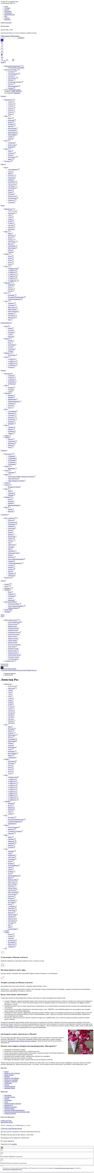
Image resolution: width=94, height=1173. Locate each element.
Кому (7, 149)
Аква (10, 853)
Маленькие (12, 468)
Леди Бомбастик (14, 865)
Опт (2, 616)
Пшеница (12, 557)
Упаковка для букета (10, 1081)
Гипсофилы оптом (14, 632)
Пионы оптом (13, 642)
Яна (10, 925)
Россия (11, 439)
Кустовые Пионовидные (17, 297)
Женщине (12, 841)
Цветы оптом (13, 651)
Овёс (10, 549)
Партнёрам (7, 1095)
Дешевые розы (13, 268)
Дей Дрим (12, 857)
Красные (12, 235)
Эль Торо (12, 923)
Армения (12, 946)
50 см (11, 260)
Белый (11, 122)
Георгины (12, 177)
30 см (11, 256)
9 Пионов (12, 377)
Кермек (11, 532)
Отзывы (6, 18)
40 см (11, 258)
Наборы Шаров (14, 608)
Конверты (11, 600)
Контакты (7, 19)
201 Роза (11, 715)
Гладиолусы (12, 184)
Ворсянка (11, 520)
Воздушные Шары (10, 602)
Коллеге (11, 155)
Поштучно (12, 213)
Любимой (12, 431)
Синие (10, 391)
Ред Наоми (12, 315)
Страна (6, 932)
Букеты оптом (13, 624)
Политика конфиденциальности (14, 1110)
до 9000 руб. (12, 795)
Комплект (8, 353)
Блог (5, 16)
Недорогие (12, 419)
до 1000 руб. (12, 270)
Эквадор (11, 938)
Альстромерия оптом (15, 622)
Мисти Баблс (13, 309)
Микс (11, 118)
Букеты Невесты (6, 323)
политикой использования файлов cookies (12, 1169)
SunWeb (14, 1144)
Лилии (11, 192)
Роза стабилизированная (16, 559)
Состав (7, 485)
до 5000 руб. (12, 278)
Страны (7, 437)
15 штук (11, 104)
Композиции (13, 399)
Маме (10, 151)
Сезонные (12, 415)
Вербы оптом (12, 626)
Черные (11, 250)
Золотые (11, 252)
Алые (11, 749)
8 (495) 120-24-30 (6, 22)
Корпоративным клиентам (12, 1103)
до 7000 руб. (12, 791)
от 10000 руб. (13, 280)
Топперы (11, 594)
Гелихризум (12, 522)
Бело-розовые (13, 753)
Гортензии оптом (14, 634)
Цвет (7, 116)
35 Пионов (12, 384)
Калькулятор (8, 609)
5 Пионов (11, 375)
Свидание (12, 71)
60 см (11, 262)
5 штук (11, 102)
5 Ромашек (12, 456)
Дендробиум (13, 188)
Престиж (12, 896)
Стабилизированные (15, 299)
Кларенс (11, 863)
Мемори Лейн (13, 879)
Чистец (11, 571)
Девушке (12, 153)
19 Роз (11, 700)
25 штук (11, 106)
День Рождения (14, 74)
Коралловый (13, 134)
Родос (11, 904)
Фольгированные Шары (17, 606)
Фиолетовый (13, 128)
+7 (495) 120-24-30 (16, 91)
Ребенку (11, 429)
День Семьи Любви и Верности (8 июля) (21, 476)
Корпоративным (9, 14)
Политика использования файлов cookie (17, 1112)
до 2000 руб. (12, 272)
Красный (12, 120)
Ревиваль (12, 313)
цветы (11, 1025)
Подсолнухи (13, 196)
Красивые (12, 417)
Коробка (11, 285)
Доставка (7, 8)
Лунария (11, 547)
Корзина (11, 289)
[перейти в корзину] (2, 53)
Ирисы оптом (13, 636)
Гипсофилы (12, 344)
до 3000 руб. (13, 274)
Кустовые (12, 295)
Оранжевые (12, 246)
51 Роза (11, 223)
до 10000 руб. (13, 797)
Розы (2, 205)
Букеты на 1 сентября (11, 1080)
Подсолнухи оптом (14, 644)
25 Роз (11, 219)
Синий (11, 136)
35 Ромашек (12, 462)
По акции (8, 161)
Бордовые (12, 751)
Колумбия (12, 942)
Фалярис (11, 567)
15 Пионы (12, 379)
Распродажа (4, 665)
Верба (10, 173)
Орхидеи (11, 194)
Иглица (11, 530)
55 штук (11, 112)
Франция (12, 443)
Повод (3, 62)
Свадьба (12, 76)
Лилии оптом (13, 640)
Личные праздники (11, 69)
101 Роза (11, 225)
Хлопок (11, 347)
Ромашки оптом (13, 648)
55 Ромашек (12, 464)
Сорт (7, 301)
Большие (12, 423)
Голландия (12, 441)
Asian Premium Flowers (29, 670)
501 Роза (11, 227)
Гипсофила (12, 182)
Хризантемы (13, 198)
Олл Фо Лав (12, 890)
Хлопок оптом (13, 653)
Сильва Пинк (13, 929)
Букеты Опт (4, 664)
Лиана (11, 867)
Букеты (3, 96)
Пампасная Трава (14, 553)
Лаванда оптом (13, 638)
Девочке (11, 433)
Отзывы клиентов (10, 1113)
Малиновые (13, 241)
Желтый (11, 126)
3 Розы (10, 690)
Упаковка (8, 283)
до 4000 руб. (12, 276)
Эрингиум (12, 575)
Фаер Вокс (12, 908)
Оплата (6, 9)
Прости (11, 84)
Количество (9, 99)
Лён (10, 542)
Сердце (11, 291)
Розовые (12, 239)
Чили (11, 447)
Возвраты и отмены (10, 1107)
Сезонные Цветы (9, 1086)
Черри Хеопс (13, 914)
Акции (7, 435)
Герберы (11, 180)
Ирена (11, 861)
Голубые (11, 389)
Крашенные (12, 823)
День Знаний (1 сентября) (16, 67)
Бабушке (11, 495)
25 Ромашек (12, 460)
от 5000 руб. (12, 365)
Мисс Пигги (13, 307)
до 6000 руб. (12, 789)
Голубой (11, 330)
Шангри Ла (12, 317)
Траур (2, 615)
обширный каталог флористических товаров (22, 1041)
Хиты (7, 586)
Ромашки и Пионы (14, 487)
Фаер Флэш (12, 910)
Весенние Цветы (9, 1088)
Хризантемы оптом (14, 655)
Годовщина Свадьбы (15, 82)
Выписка (12, 829)
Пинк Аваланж (13, 311)
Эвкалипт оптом (13, 657)
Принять (87, 1169)
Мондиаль (12, 886)
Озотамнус (12, 551)
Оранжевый (12, 130)
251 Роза (11, 717)
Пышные (11, 421)
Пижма (11, 555)
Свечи (11, 598)
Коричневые (12, 747)
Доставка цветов (9, 1097)
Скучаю (11, 88)
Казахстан (12, 944)
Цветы (3, 164)
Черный (11, 138)
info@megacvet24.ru (15, 90)
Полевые (11, 147)
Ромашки (4, 450)
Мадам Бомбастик (14, 875)
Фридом (11, 912)
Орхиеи (11, 351)
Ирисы (11, 190)
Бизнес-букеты (9, 1075)
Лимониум (12, 544)
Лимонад (11, 871)
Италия (11, 445)
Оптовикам (8, 13)
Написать (17, 93)
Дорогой (11, 367)
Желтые (11, 244)
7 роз (10, 694)
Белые (11, 237)
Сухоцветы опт (10, 661)
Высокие (12, 763)
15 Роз (11, 217)
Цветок (7, 338)
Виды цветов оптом (11, 620)
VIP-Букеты (8, 1083)
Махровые (12, 413)
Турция (11, 936)
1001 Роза (11, 229)
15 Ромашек (12, 458)
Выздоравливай (14, 86)
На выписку (13, 78)
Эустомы (11, 202)
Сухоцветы (4, 514)
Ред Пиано (12, 902)
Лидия (11, 869)
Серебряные (12, 757)
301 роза (11, 719)
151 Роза (11, 713)
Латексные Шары (14, 604)
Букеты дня (12, 145)
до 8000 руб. (12, 793)
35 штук (11, 108)
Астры (11, 171)
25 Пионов (12, 381)
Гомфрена (11, 526)
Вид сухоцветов (10, 518)
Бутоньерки (12, 355)
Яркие (11, 755)
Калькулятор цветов (9, 668)
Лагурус (12, 540)
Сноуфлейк (12, 906)
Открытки (12, 596)
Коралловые (12, 248)
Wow (10, 319)
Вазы (10, 592)
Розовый (12, 124)
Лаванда (11, 538)
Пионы (11, 340)
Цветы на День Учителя (11, 1073)
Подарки (7, 590)
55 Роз (11, 708)
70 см (11, 264)
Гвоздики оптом (13, 628)
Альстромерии (14, 169)
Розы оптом (12, 646)
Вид (6, 140)
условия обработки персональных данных (64, 1168)
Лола (10, 873)
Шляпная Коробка (14, 401)
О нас (6, 6)
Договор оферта (9, 1108)
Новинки (8, 588)
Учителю (11, 847)
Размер (7, 254)
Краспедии (12, 536)
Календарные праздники (13, 66)
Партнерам (7, 11)
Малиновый (13, 132)
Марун (11, 877)
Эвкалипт (12, 200)
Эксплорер (12, 921)
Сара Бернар (13, 411)
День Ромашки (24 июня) (17, 480)
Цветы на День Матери (11, 1078)
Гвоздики (12, 175)
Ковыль (11, 534)
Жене (11, 159)
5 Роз (10, 692)
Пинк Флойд (13, 894)
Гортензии (12, 186)
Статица (11, 565)
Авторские (12, 143)
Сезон (7, 470)
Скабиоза (11, 561)
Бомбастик (12, 855)
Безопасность (8, 1105)
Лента (10, 811)
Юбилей (12, 80)
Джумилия (12, 305)
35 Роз (11, 221)
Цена (7, 266)
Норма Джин (12, 888)
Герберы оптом (13, 630)
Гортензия (12, 528)
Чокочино (12, 916)
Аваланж (12, 303)
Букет (11, 287)
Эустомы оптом (13, 659)
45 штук (11, 110)
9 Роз (10, 215)
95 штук (11, 114)
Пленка (11, 405)
